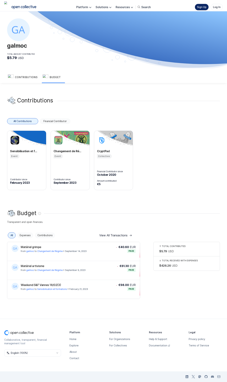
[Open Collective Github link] (206, 376)
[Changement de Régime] (58, 140)
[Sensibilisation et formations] (14, 140)
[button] (24, 77)
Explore (74, 345)
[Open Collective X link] (193, 376)
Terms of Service (199, 345)
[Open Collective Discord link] (212, 376)
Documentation (158, 345)
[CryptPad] (101, 140)
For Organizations (119, 339)
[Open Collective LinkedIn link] (186, 376)
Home (73, 339)
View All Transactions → (115, 235)
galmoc (30, 251)
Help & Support (158, 339)
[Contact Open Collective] (218, 376)
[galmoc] (15, 248)
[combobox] (32, 352)
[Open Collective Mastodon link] (199, 376)
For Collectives (118, 345)
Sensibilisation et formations (52, 289)
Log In (216, 7)
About (73, 351)
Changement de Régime (50, 251)
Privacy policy (197, 339)
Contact (74, 358)
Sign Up (201, 7)
